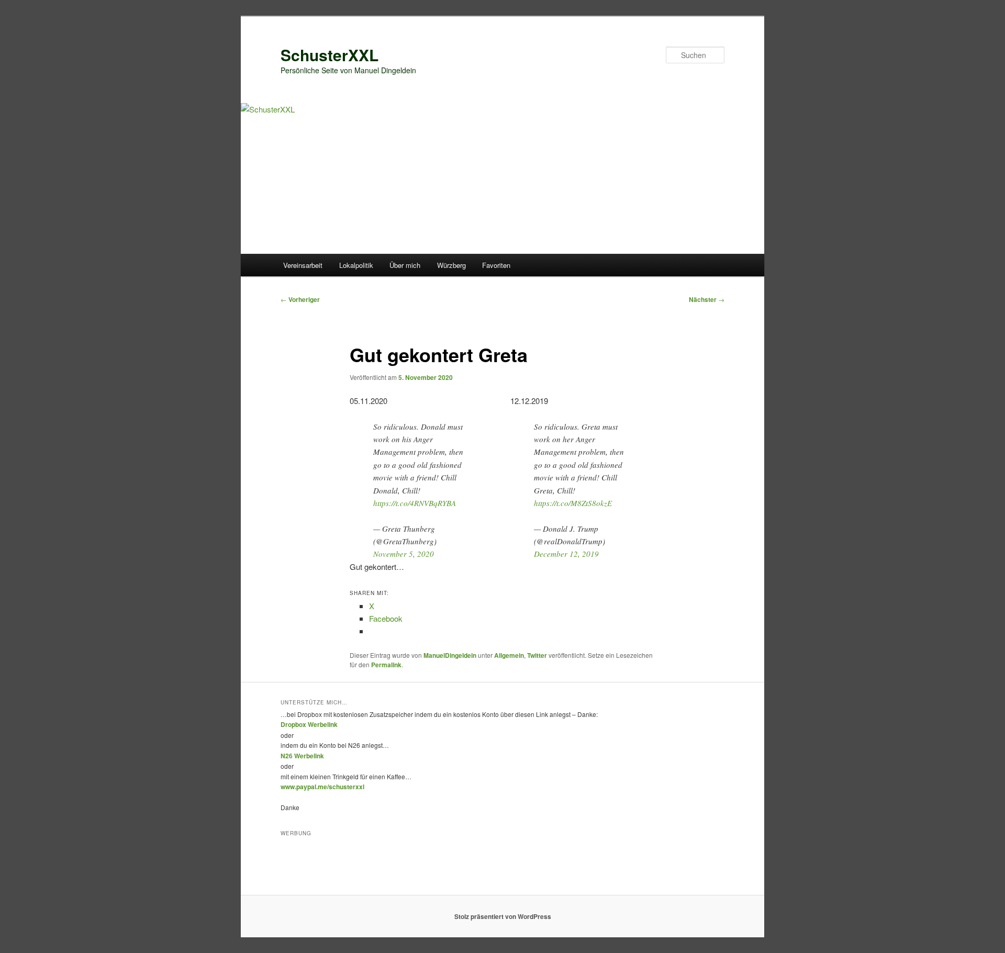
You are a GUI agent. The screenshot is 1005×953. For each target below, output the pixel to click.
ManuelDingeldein (449, 655)
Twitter (537, 655)
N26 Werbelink (302, 755)
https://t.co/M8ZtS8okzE (573, 503)
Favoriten (496, 265)
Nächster (706, 299)
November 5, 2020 (403, 553)
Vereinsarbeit (302, 265)
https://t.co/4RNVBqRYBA (414, 503)
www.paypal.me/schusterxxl (322, 786)
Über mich (404, 265)
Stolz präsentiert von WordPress (502, 916)
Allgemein (509, 655)
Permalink (386, 664)
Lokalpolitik (356, 265)
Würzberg (451, 265)
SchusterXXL (329, 54)
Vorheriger (300, 299)
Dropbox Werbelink (309, 724)
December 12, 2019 (566, 553)
